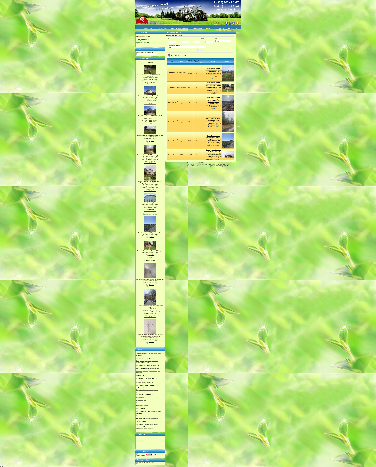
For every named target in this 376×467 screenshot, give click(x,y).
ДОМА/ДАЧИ (197, 28)
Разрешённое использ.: (174, 45)
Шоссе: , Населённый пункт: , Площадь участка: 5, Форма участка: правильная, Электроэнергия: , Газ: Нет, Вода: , (214, 73)
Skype (217, 22)
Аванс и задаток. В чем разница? (145, 358)
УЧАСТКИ (210, 28)
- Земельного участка (142, 42)
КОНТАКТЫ (232, 28)
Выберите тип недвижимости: (144, 52)
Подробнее (150, 84)
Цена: (169, 39)
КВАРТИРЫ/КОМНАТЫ (179, 28)
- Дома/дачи (139, 41)
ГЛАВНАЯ (148, 28)
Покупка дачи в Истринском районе (146, 415)
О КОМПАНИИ (161, 28)
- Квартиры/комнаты (142, 39)
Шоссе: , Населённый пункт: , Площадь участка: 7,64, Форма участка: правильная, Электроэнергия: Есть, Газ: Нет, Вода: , (213, 140)
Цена (171, 61)
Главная (168, 35)
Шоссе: (217, 39)
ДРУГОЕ (221, 28)
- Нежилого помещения (143, 44)
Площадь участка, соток (196, 61)
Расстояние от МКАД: (198, 39)
